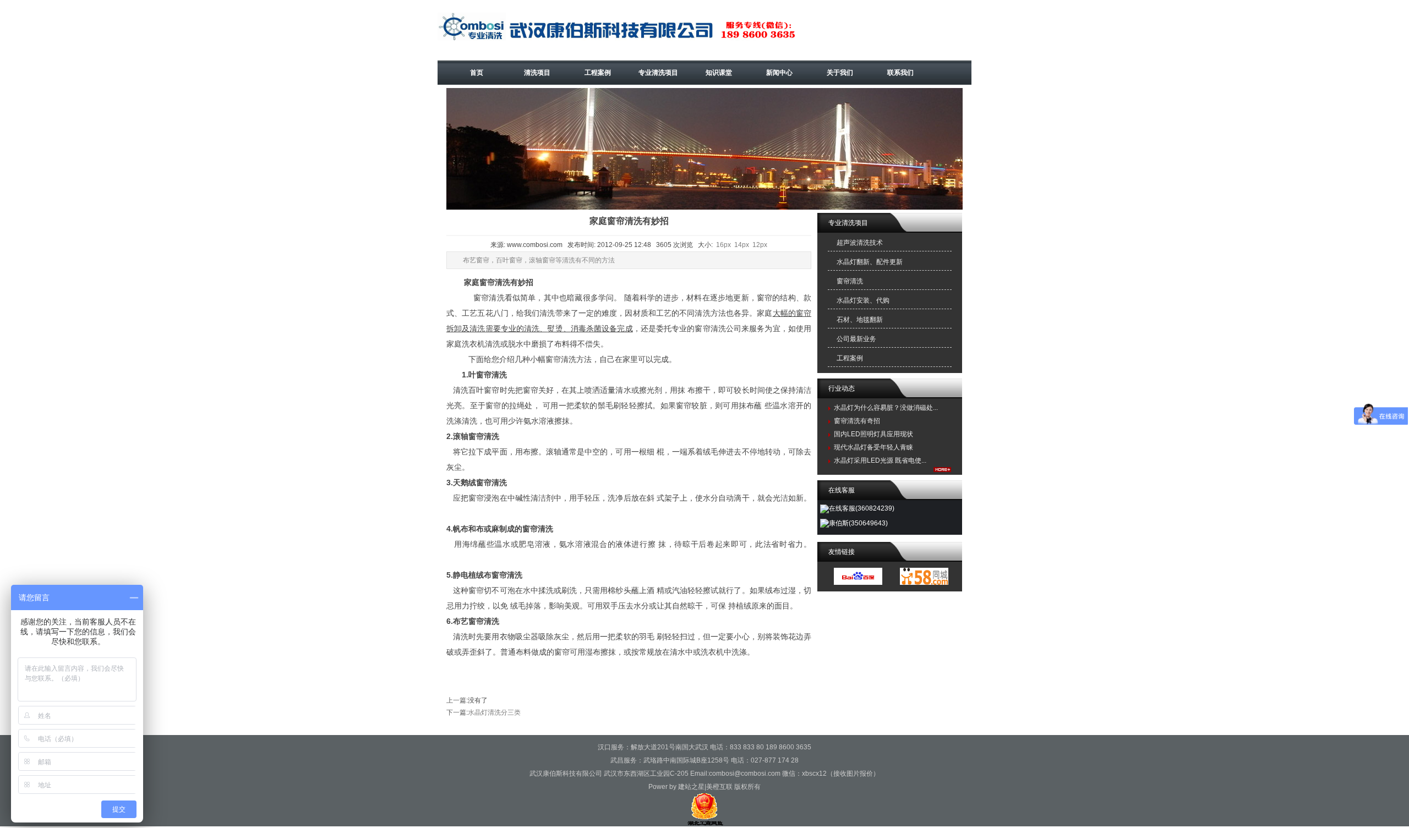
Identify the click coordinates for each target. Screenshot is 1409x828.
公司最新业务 (856, 339)
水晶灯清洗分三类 (494, 712)
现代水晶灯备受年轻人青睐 (873, 447)
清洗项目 (537, 72)
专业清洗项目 (658, 72)
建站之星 (691, 787)
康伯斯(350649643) (858, 523)
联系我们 (900, 72)
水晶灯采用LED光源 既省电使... (880, 460)
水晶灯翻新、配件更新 (870, 262)
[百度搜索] (858, 582)
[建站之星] (924, 582)
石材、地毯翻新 (860, 319)
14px (741, 245)
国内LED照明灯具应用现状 (873, 434)
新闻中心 (779, 72)
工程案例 (598, 72)
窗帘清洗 (850, 281)
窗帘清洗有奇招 (857, 421)
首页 (476, 72)
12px (759, 245)
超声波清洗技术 (860, 242)
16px (723, 245)
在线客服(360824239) (861, 508)
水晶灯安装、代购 (863, 300)
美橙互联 (719, 787)
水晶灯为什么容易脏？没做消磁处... (886, 408)
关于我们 (840, 72)
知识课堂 (719, 72)
